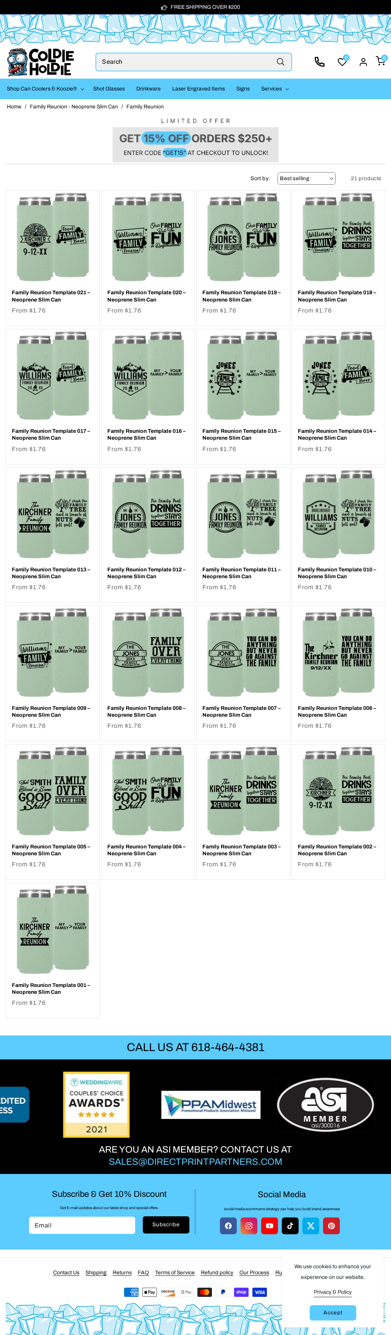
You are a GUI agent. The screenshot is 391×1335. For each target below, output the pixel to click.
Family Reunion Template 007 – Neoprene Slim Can (241, 711)
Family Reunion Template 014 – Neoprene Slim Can (337, 434)
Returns (122, 1272)
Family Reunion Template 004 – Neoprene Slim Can (146, 850)
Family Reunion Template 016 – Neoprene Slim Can (146, 434)
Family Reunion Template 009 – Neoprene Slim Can (51, 711)
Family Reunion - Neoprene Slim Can (74, 107)
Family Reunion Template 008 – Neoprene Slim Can (146, 711)
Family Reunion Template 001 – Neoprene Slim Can (51, 988)
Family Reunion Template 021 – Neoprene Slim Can (51, 296)
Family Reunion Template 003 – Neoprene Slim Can (241, 850)
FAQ (143, 1272)
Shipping (96, 1272)
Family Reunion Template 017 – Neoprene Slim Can (51, 434)
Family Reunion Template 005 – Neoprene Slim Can (51, 850)
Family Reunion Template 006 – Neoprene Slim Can (337, 711)
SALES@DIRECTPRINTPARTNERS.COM (195, 1162)
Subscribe (166, 1224)
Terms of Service (175, 1272)
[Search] (280, 62)
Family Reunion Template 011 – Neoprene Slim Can (241, 573)
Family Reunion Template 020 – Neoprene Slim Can (146, 296)
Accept (333, 1313)
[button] (44, 89)
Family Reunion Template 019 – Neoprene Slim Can (241, 296)
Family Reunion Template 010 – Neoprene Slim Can (337, 573)
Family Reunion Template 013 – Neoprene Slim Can (51, 573)
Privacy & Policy (333, 1292)
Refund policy (217, 1272)
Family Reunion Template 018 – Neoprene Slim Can (337, 296)
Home (14, 107)
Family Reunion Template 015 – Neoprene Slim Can (241, 434)
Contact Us (66, 1272)
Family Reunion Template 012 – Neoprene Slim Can (146, 573)
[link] (195, 138)
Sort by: (260, 178)
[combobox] (193, 62)
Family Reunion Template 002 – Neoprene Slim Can (337, 850)
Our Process (254, 1272)
